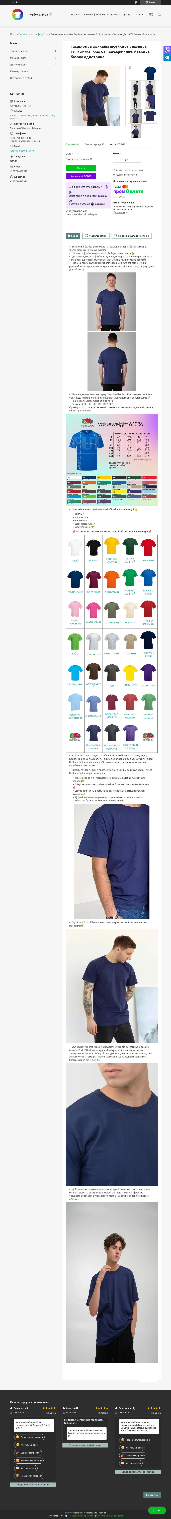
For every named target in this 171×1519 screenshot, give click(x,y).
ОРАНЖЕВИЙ (112, 592)
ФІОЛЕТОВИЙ (148, 685)
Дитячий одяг (18, 64)
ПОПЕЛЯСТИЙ (93, 654)
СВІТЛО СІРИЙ (111, 653)
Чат (159, 1510)
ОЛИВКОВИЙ (112, 622)
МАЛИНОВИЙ (93, 622)
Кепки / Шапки (19, 71)
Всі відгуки (152, 1495)
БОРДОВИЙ (93, 592)
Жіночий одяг (18, 57)
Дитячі (126, 14)
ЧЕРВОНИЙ (148, 560)
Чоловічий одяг (19, 51)
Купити (81, 168)
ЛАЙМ (75, 654)
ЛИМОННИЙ (130, 684)
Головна (75, 14)
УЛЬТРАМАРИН (75, 684)
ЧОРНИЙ (93, 560)
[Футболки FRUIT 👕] (17, 14)
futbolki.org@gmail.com (22, 150)
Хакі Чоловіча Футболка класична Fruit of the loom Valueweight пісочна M (86, 1433)
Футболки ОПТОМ (21, 78)
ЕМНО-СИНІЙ (76, 592)
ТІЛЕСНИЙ (130, 622)
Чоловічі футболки (94, 14)
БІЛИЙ (75, 561)
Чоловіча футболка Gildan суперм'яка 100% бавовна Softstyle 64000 (33, 1425)
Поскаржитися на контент (82, 1516)
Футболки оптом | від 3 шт (33, 34)
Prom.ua (102, 1513)
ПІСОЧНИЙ (130, 653)
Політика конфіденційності (109, 1516)
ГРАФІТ (112, 685)
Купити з (75, 176)
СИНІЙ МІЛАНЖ (93, 716)
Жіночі (113, 14)
